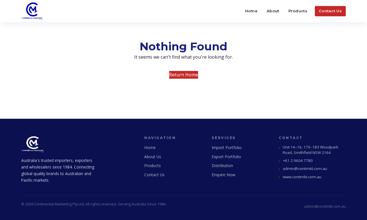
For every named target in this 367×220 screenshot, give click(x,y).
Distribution (222, 165)
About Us (152, 156)
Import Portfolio (227, 147)
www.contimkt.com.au (302, 176)
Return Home (183, 75)
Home (251, 11)
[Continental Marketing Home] (32, 11)
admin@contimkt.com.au (305, 168)
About (273, 11)
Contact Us (330, 11)
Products (297, 11)
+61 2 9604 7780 (298, 160)
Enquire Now (223, 174)
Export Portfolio (226, 156)
